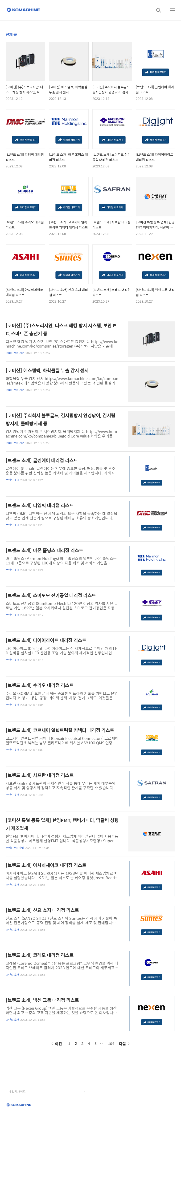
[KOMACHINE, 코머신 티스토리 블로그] (23, 10)
